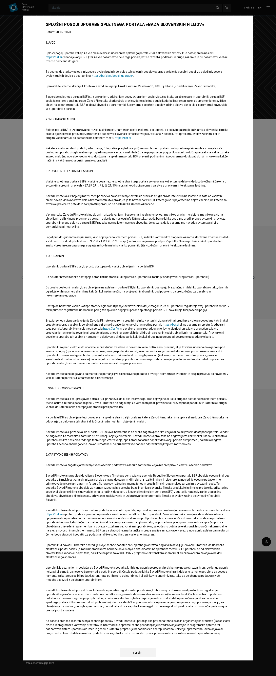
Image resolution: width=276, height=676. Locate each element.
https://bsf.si (54, 57)
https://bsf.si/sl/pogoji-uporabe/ (112, 75)
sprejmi (138, 652)
